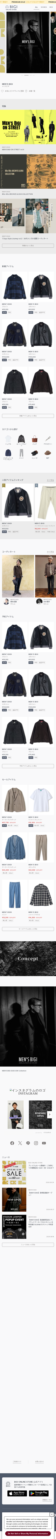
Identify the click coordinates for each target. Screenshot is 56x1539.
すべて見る (50, 480)
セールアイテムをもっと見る (28, 929)
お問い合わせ (39, 1462)
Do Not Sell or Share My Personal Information (28, 1534)
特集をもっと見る (28, 246)
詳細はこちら (47, 1500)
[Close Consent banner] (52, 1514)
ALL (36, 7)
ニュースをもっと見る (28, 1245)
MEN (51, 7)
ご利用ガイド (17, 1462)
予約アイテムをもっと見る (28, 766)
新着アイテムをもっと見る (28, 416)
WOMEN (44, 7)
